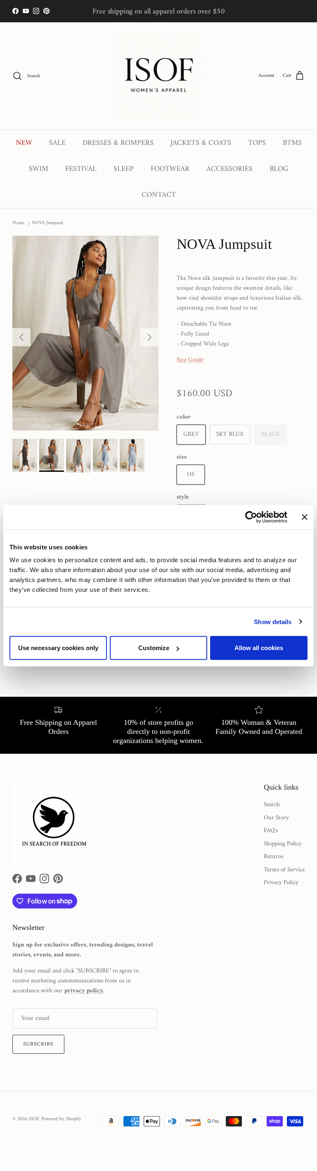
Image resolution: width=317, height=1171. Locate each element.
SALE (57, 143)
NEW (24, 143)
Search (272, 804)
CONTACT (159, 195)
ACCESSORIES (229, 169)
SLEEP (124, 169)
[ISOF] (158, 76)
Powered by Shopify (61, 1119)
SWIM (38, 169)
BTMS (292, 143)
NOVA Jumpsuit (48, 223)
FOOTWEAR (170, 169)
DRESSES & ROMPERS (118, 143)
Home (18, 223)
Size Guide (190, 360)
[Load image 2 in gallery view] (85, 333)
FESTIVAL (81, 169)
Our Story (276, 817)
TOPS (257, 143)
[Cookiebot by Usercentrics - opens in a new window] (251, 517)
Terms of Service (284, 869)
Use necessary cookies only (58, 647)
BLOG (279, 169)
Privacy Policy (281, 882)
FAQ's (271, 830)
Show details (272, 621)
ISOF (34, 1119)
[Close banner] (305, 517)
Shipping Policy (283, 843)
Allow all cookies (258, 647)
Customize (153, 647)
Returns (273, 856)
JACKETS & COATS (200, 143)
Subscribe (38, 1044)
